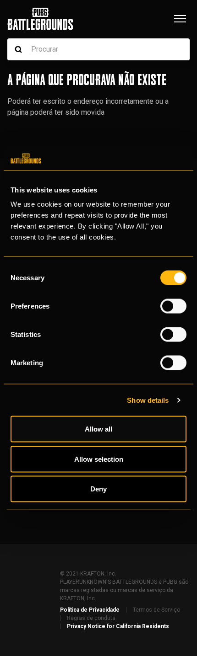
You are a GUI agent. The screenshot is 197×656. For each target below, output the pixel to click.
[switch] (173, 306)
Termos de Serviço (156, 610)
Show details (148, 400)
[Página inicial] (40, 18)
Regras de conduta (91, 618)
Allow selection (98, 459)
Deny (98, 489)
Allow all (98, 429)
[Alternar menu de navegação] (180, 19)
